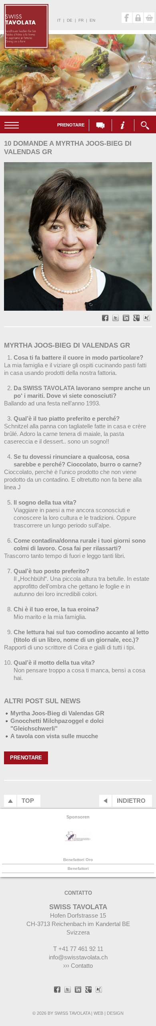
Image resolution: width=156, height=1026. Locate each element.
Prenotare (70, 124)
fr (81, 20)
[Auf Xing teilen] (147, 318)
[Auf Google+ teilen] (136, 318)
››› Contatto (78, 965)
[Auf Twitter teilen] (115, 318)
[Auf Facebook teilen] (105, 318)
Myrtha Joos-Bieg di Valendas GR (57, 713)
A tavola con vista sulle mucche (54, 736)
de (69, 20)
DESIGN (115, 1013)
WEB (98, 1013)
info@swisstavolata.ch (78, 957)
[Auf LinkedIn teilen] (126, 318)
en (92, 20)
